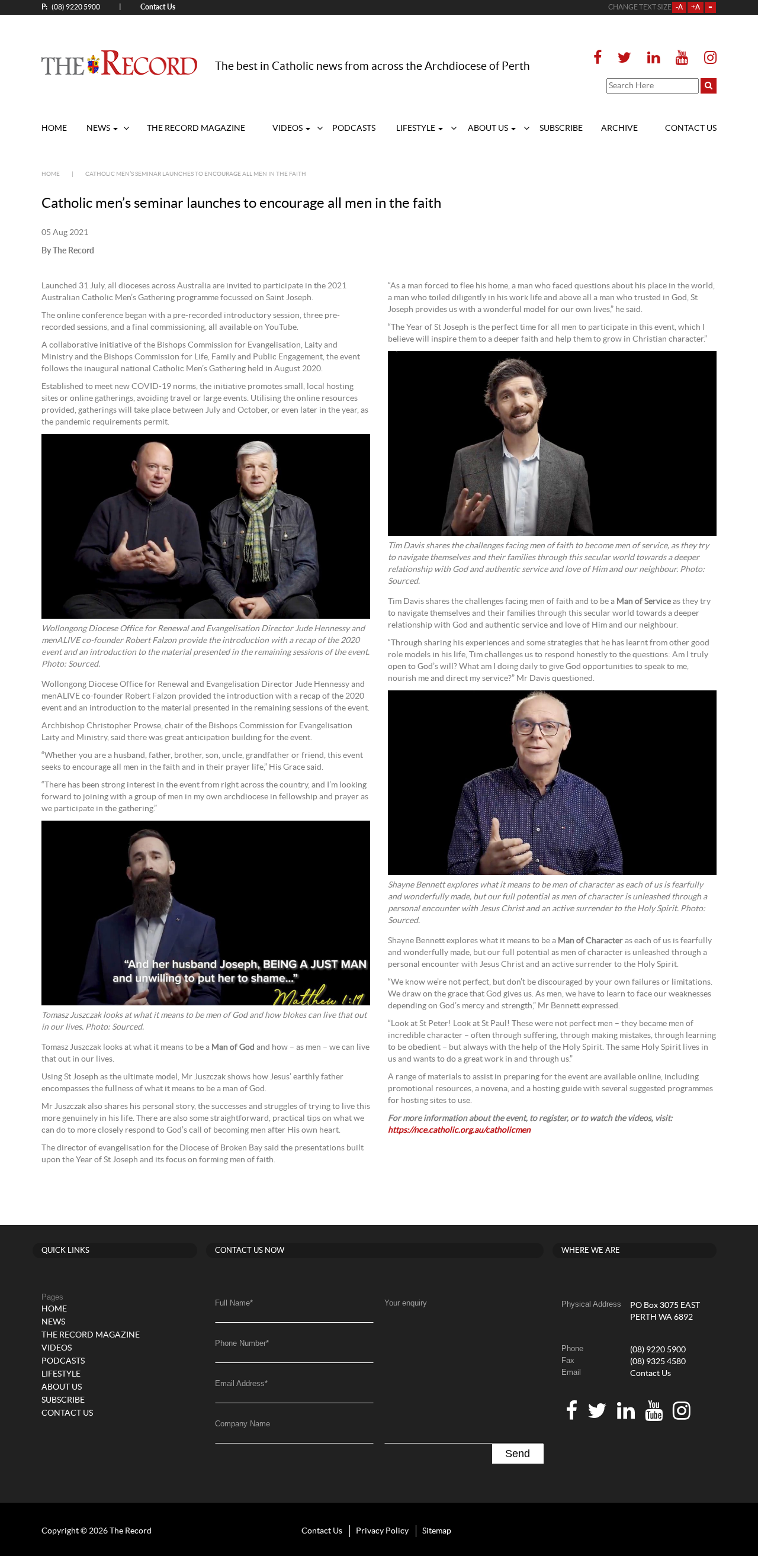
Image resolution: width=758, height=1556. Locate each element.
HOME (54, 128)
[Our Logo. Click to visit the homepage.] (119, 62)
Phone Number (242, 1343)
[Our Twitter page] (624, 58)
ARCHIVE (619, 128)
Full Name (234, 1302)
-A (679, 7)
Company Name (242, 1423)
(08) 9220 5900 (70, 6)
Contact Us (650, 1373)
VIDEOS (288, 128)
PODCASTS (353, 128)
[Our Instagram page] (707, 58)
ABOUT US (489, 128)
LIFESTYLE (416, 128)
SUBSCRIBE (561, 128)
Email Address (241, 1383)
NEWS (99, 128)
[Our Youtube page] (682, 58)
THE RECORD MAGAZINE (196, 128)
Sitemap (436, 1531)
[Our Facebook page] (601, 58)
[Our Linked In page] (653, 58)
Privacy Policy (382, 1531)
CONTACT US (691, 128)
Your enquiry (405, 1302)
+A (695, 7)
